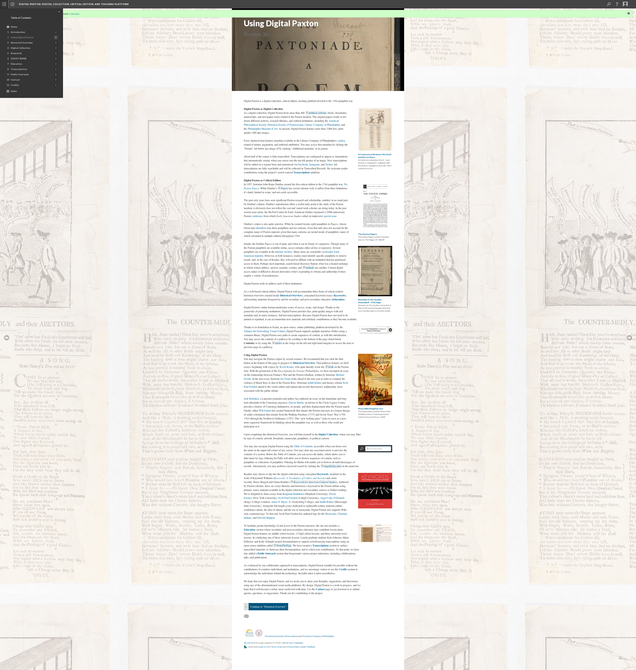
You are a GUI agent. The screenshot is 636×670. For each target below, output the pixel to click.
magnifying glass (333, 466)
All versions (288, 643)
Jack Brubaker (251, 398)
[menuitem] (4, 4)
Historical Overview (22, 42)
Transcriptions (19, 69)
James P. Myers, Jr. (281, 501)
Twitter (328, 164)
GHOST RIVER (18, 58)
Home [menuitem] (14, 26)
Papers (284, 188)
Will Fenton (265, 410)
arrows (278, 343)
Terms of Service (278, 647)
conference (257, 216)
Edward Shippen (266, 517)
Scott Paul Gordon (288, 497)
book (331, 366)
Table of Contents (303, 446)
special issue (330, 216)
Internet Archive (283, 251)
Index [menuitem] (14, 91)
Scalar (261, 647)
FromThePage (284, 545)
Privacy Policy (293, 647)
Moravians (330, 513)
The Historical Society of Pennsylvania (281, 636)
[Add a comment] (248, 616)
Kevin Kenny (287, 366)
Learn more (74, 13)
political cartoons (317, 112)
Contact (15, 79)
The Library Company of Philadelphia (318, 636)
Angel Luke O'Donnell (332, 497)
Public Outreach (20, 74)
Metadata (299, 643)
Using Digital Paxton (22, 37)
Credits (15, 85)
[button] (617, 4)
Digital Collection (20, 48)
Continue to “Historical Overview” (268, 606)
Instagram (314, 164)
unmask (310, 267)
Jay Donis (285, 378)
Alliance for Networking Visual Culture (264, 331)
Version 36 (248, 643)
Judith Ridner (314, 382)
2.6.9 (267, 647)
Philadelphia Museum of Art (262, 128)
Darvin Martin (296, 402)
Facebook (303, 164)
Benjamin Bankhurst (293, 494)
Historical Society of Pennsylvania (285, 124)
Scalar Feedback (308, 647)
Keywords (16, 53)
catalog (341, 140)
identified (261, 228)
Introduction (18, 32)
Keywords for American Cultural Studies (315, 482)
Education (16, 64)
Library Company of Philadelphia (322, 124)
